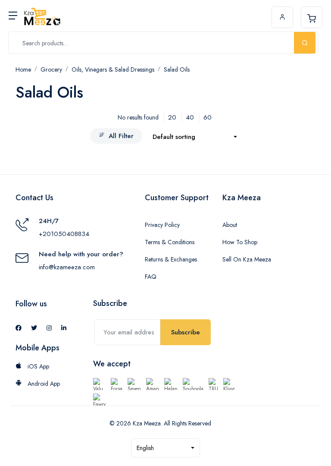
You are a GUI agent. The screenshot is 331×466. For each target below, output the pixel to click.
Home (23, 69)
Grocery (51, 69)
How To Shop (239, 242)
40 (190, 117)
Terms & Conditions (169, 242)
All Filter (121, 136)
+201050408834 (64, 234)
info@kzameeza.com (67, 267)
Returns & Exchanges (171, 259)
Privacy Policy (162, 224)
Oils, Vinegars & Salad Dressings (113, 69)
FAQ (150, 276)
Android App (43, 383)
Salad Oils (177, 69)
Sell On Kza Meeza (246, 259)
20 (172, 117)
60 (207, 117)
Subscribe (185, 332)
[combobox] (194, 137)
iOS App (37, 366)
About (229, 224)
